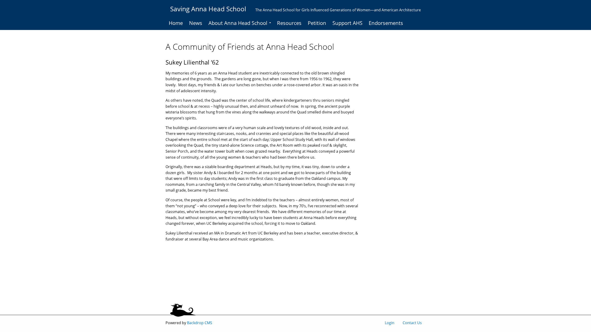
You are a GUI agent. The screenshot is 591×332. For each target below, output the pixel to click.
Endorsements (386, 22)
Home (176, 22)
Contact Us (412, 322)
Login (389, 322)
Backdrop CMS (199, 322)
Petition (317, 22)
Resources (289, 22)
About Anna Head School (237, 22)
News (195, 22)
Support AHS (347, 22)
